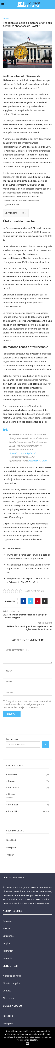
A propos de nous (12, 975)
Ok (45, 744)
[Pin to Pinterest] (37, 601)
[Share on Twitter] (30, 601)
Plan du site (9, 998)
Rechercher (12, 739)
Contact (7, 990)
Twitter (10, 854)
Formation (28, 804)
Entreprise (28, 787)
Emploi (28, 780)
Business (28, 774)
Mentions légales (11, 983)
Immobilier (28, 811)
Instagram (11, 847)
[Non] (51, 1037)
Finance (6, 18)
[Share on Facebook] (23, 601)
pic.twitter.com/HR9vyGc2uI (22, 453)
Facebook (11, 839)
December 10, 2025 (37, 460)
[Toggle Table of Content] (22, 213)
